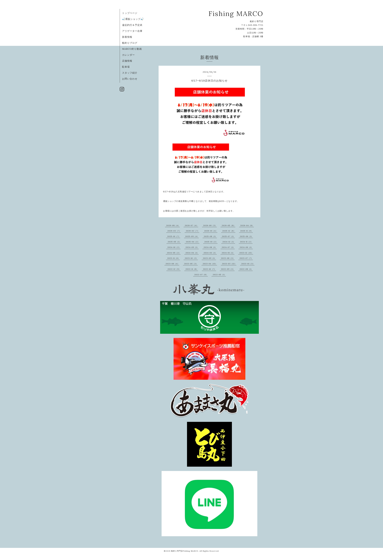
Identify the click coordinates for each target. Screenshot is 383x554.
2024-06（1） (246, 247)
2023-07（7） (246, 258)
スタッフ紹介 (129, 72)
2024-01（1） (228, 253)
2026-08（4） (173, 225)
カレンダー (128, 54)
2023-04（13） (210, 264)
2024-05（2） (174, 253)
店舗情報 (127, 60)
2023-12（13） (246, 253)
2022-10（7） (209, 269)
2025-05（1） (174, 242)
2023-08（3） (228, 258)
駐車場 (126, 66)
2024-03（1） (210, 253)
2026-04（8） (247, 225)
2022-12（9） (174, 269)
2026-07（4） (191, 225)
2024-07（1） (228, 247)
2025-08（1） (210, 236)
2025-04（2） (192, 242)
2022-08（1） (246, 269)
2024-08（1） (210, 247)
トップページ (129, 12)
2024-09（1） (192, 247)
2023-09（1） (209, 258)
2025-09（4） (192, 236)
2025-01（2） (211, 242)
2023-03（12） (229, 264)
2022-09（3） (228, 269)
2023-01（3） (247, 264)
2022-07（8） (201, 274)
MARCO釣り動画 (132, 48)
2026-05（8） (228, 225)
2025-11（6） (246, 231)
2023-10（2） (191, 258)
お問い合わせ (129, 78)
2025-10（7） (173, 236)
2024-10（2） (174, 247)
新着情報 (127, 36)
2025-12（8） (228, 231)
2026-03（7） (174, 231)
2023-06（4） (172, 264)
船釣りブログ (129, 42)
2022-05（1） (219, 274)
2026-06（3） (210, 225)
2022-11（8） (192, 269)
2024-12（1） (228, 242)
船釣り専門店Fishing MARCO (184, 551)
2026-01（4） (210, 231)
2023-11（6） (173, 258)
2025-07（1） (228, 236)
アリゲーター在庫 (132, 30)
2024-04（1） (192, 253)
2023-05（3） (191, 264)
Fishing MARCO (236, 13)
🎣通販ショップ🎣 (133, 18)
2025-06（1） (246, 236)
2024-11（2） (246, 242)
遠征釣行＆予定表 (132, 24)
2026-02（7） (192, 231)
